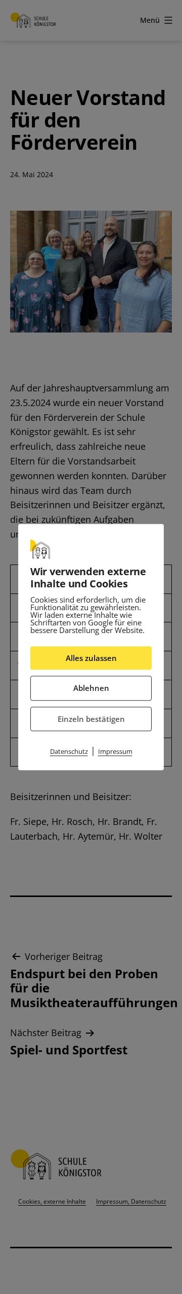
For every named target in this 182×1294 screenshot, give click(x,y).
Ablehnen (91, 688)
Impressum (115, 751)
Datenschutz (69, 751)
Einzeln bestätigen (91, 719)
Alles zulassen (91, 658)
